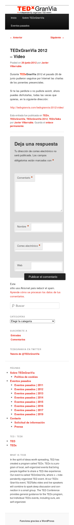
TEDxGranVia (17, 119)
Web (19, 265)
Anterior (16, 37)
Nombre (23, 226)
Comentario (25, 178)
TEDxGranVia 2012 (37, 119)
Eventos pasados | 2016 (28, 406)
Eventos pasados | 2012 (28, 389)
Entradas (16, 335)
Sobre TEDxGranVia (33, 17)
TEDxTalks (55, 119)
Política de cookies (26, 377)
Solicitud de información (29, 422)
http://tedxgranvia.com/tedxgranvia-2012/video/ (37, 107)
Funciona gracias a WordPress (37, 521)
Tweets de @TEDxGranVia (24, 354)
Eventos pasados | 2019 (28, 414)
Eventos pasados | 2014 (28, 397)
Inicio (14, 17)
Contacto (15, 418)
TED (12, 441)
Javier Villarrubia (23, 122)
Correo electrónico (28, 246)
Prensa (18, 426)
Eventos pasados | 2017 (28, 410)
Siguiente (57, 37)
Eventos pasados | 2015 (28, 402)
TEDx (46, 115)
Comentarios (18, 339)
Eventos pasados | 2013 (28, 393)
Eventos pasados (20, 25)
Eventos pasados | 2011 (28, 385)
